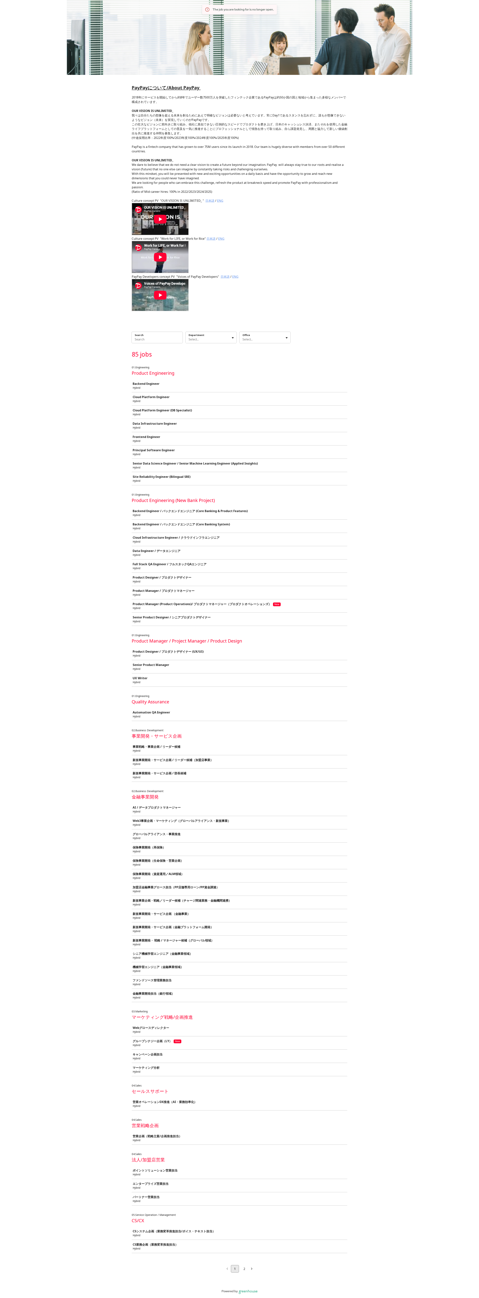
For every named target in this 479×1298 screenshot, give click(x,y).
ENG (220, 201)
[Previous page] (227, 1269)
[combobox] (242, 339)
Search (139, 335)
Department (196, 335)
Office (246, 335)
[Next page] (251, 1269)
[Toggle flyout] (233, 338)
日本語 (209, 201)
